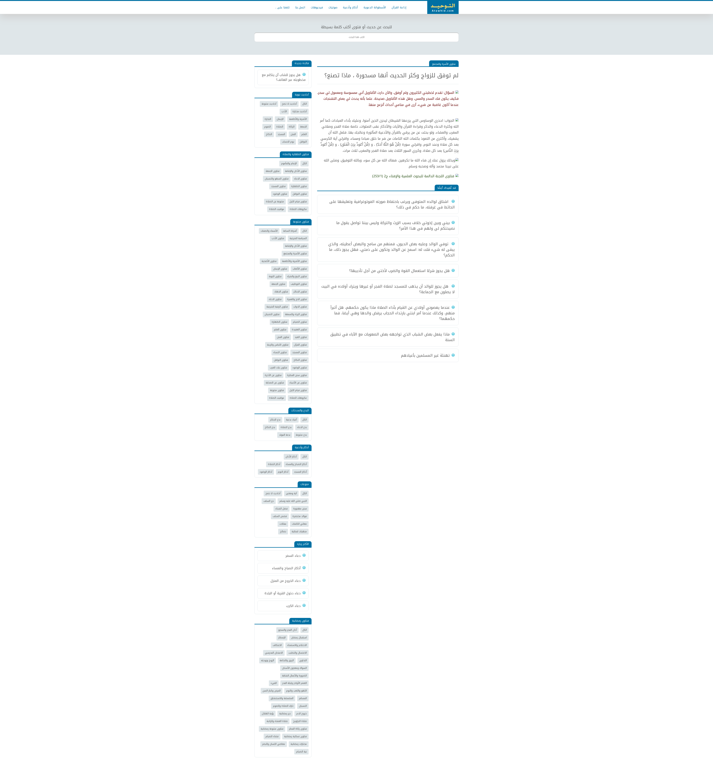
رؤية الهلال (268, 713)
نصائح (283, 531)
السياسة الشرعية (298, 238)
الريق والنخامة (287, 660)
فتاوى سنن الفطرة (297, 375)
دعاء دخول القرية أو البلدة (283, 593)
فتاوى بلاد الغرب (278, 367)
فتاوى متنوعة (277, 390)
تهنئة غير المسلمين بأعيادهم (425, 355)
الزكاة (291, 126)
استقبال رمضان (299, 637)
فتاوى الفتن (283, 337)
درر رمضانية (285, 713)
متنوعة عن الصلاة (275, 201)
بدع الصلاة (286, 427)
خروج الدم (301, 713)
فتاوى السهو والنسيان (277, 178)
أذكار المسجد (300, 471)
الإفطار (282, 637)
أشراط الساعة (290, 231)
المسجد (281, 134)
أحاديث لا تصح (289, 103)
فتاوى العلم (280, 329)
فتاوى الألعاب (300, 268)
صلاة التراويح (300, 721)
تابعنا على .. (282, 7)
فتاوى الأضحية (269, 261)
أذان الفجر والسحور (287, 630)
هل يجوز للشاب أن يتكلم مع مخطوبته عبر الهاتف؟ (284, 77)
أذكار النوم (283, 471)
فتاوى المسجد (278, 186)
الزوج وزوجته (267, 660)
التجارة (268, 119)
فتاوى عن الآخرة (273, 375)
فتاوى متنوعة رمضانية (272, 728)
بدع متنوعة (301, 434)
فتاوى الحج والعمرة (297, 299)
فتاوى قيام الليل (298, 201)
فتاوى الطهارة (299, 186)
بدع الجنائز (275, 419)
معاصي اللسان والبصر (273, 744)
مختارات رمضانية (299, 744)
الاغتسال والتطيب (297, 652)
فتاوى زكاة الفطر (298, 728)
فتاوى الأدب (278, 238)
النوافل (303, 141)
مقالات (282, 523)
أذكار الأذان (291, 456)
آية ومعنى (291, 493)
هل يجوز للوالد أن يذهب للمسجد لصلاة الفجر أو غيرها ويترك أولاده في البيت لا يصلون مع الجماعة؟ (388, 289)
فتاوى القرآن (300, 344)
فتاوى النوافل (300, 194)
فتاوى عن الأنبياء (298, 382)
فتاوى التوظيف (299, 284)
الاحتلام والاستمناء (297, 645)
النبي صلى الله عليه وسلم (293, 501)
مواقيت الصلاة (276, 209)
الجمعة (303, 126)
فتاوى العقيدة (299, 329)
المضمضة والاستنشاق (282, 698)
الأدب (284, 111)
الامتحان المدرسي (274, 652)
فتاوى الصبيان (272, 314)
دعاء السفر (293, 556)
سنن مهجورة (300, 508)
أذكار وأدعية (350, 7)
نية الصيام (301, 751)
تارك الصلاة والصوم (283, 706)
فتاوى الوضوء (280, 194)
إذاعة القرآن (399, 7)
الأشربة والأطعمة (298, 119)
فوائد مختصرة (299, 516)
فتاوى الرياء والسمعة (296, 314)
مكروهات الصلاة (298, 209)
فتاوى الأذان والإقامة (296, 171)
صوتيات (332, 7)
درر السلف (268, 501)
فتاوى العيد (301, 337)
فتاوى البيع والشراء (297, 276)
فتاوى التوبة (275, 276)
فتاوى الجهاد (281, 291)
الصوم (267, 126)
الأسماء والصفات (269, 231)
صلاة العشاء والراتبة (277, 721)
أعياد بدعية (291, 419)
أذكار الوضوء (266, 471)
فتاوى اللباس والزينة (277, 344)
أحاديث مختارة (299, 111)
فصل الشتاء (281, 508)
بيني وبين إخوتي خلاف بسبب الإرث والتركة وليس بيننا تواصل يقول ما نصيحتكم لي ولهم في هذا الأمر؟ (395, 225)
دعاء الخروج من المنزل (286, 581)
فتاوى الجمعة (272, 171)
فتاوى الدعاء (300, 178)
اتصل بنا (300, 7)
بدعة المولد (284, 434)
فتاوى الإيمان (280, 268)
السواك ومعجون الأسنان (294, 668)
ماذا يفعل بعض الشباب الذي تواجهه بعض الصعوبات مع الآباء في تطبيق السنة (392, 337)
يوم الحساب (288, 141)
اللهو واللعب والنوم (296, 690)
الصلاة (279, 126)
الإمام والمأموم (289, 163)
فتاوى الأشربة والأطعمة (294, 261)
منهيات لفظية (299, 531)
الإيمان (280, 119)
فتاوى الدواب (300, 306)
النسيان (303, 706)
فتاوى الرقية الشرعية (277, 306)
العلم (304, 134)
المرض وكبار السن (272, 690)
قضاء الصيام (272, 736)
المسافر (303, 698)
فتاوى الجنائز (300, 291)
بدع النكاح (270, 427)
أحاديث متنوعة (269, 103)
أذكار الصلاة (274, 464)
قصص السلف (280, 516)
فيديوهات (317, 7)
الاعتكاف (277, 645)
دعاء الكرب (293, 606)
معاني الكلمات (299, 523)
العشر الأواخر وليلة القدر (294, 683)
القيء (274, 683)
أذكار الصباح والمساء (296, 464)
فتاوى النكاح (300, 360)
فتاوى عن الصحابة (275, 382)
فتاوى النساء (280, 352)
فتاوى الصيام (300, 322)
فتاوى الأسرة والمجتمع (443, 64)
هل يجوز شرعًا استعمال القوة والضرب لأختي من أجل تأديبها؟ (399, 270)
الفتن (293, 134)
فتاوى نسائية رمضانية (295, 736)
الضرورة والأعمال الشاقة (294, 675)
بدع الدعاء (302, 427)
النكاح (269, 134)
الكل (304, 103)
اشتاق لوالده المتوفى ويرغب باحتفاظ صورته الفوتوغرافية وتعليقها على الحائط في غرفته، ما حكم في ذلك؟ (392, 204)
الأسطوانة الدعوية (375, 7)
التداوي (303, 660)
